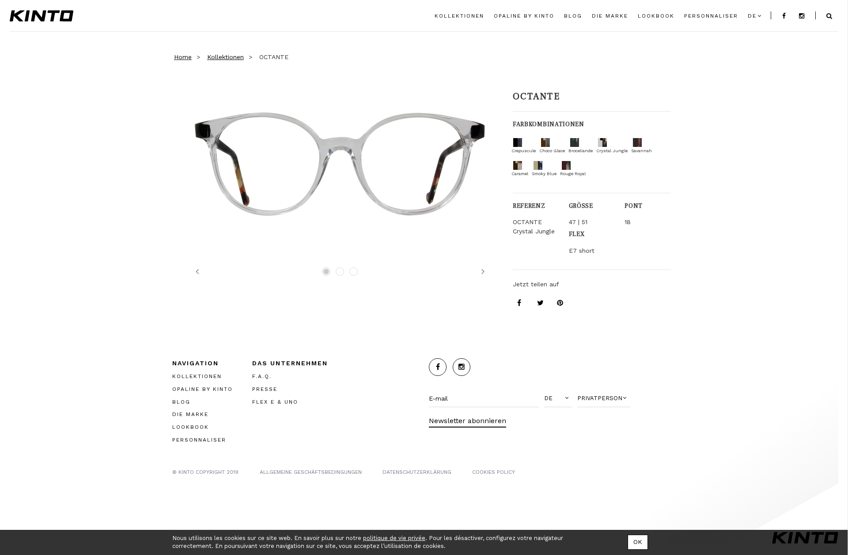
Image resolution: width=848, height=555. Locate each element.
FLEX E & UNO (275, 401)
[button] (558, 398)
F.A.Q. (262, 376)
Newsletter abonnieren (467, 420)
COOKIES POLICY (493, 472)
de (752, 16)
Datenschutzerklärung (416, 472)
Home (183, 56)
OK (637, 541)
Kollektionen (225, 56)
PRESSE (264, 389)
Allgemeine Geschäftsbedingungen (311, 472)
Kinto (41, 16)
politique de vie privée (394, 538)
